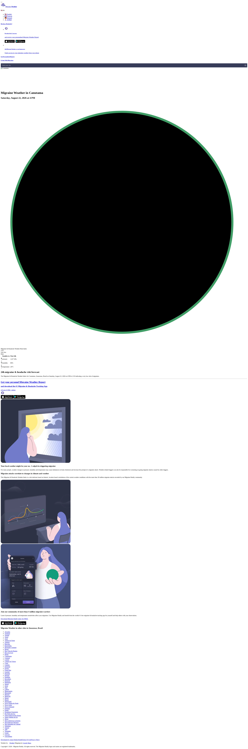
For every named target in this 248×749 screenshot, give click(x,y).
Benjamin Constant (10, 647)
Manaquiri (8, 693)
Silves (6, 719)
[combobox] (2, 65)
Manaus (7, 694)
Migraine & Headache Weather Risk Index (14, 349)
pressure (4, 359)
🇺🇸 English (8, 14)
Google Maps (27, 743)
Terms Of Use (26, 740)
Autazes (7, 642)
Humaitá (7, 674)
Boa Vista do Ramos (11, 651)
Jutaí (6, 687)
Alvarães (7, 632)
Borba (6, 654)
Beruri (7, 649)
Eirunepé (7, 667)
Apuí (6, 639)
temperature (5, 367)
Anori (6, 637)
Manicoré (7, 696)
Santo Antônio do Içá (11, 717)
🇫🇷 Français (8, 16)
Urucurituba (8, 736)
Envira (7, 668)
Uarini (7, 733)
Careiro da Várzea (10, 661)
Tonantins (8, 731)
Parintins (7, 708)
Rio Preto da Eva (10, 714)
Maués (7, 700)
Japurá (7, 684)
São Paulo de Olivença (12, 722)
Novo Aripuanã (9, 707)
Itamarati (7, 680)
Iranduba (7, 677)
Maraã (7, 698)
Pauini (7, 710)
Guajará (7, 672)
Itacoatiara (8, 679)
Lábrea (7, 689)
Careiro (7, 660)
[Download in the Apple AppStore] (7, 398)
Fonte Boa (8, 670)
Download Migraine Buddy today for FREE (14, 619)
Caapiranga (8, 656)
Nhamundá (8, 701)
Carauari (7, 658)
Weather (12, 743)
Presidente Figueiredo (11, 712)
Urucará (7, 735)
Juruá (6, 686)
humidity (5, 363)
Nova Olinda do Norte (11, 703)
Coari (6, 663)
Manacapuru (8, 691)
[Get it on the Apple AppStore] (10, 42)
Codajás (7, 665)
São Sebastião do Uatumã (12, 724)
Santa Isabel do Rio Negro (13, 715)
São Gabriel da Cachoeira (12, 721)
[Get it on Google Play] (20, 42)
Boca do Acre (9, 653)
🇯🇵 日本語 (8, 20)
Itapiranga (8, 682)
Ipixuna (7, 675)
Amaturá (7, 633)
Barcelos (7, 644)
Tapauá (7, 728)
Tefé (6, 729)
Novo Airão (8, 705)
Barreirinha (8, 646)
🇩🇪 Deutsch (8, 18)
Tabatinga (8, 726)
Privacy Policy (35, 740)
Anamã (7, 635)
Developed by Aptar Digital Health (11, 740)
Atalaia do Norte (10, 640)
